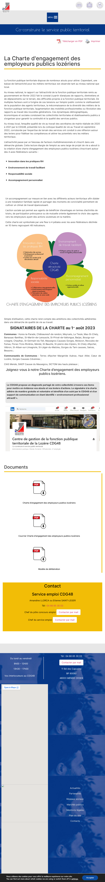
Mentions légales (75, 810)
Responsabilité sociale (20, 173)
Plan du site (75, 815)
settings (74, 879)
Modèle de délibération (49, 569)
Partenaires (75, 793)
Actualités (75, 788)
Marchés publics (75, 804)
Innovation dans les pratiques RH (25, 161)
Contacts (75, 821)
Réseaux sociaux (75, 799)
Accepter (90, 877)
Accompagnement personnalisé (25, 180)
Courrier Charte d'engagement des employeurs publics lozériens (49, 536)
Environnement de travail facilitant (26, 167)
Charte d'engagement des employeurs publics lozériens (49, 503)
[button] (52, 161)
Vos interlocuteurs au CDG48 (20, 675)
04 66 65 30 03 (55, 605)
